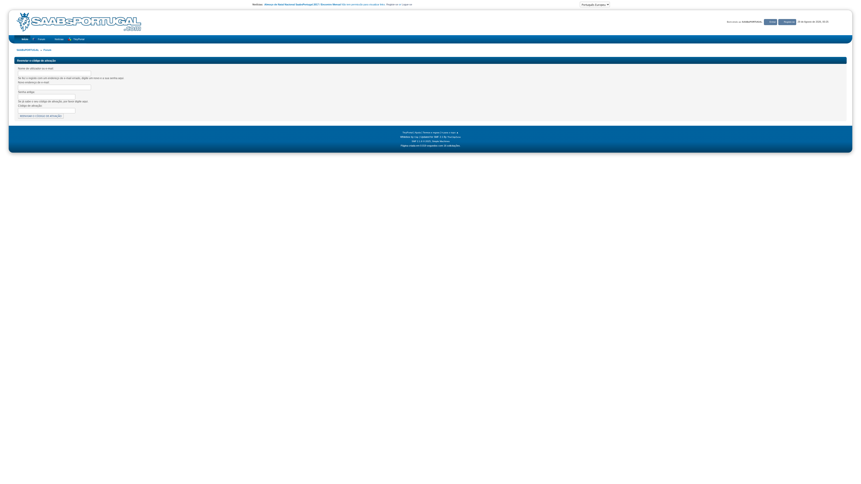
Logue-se (407, 4)
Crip (416, 137)
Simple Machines (441, 141)
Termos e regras (431, 132)
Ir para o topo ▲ (450, 132)
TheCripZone (454, 137)
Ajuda (418, 132)
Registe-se (392, 4)
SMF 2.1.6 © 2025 (421, 141)
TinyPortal (407, 132)
